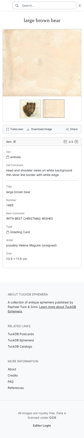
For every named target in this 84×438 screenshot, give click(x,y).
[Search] (17, 5)
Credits (13, 375)
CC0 (52, 417)
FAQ (11, 381)
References (16, 388)
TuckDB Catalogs (20, 346)
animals (15, 157)
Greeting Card (20, 232)
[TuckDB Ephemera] (6, 5)
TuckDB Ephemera (21, 340)
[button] (78, 5)
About (12, 369)
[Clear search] (73, 5)
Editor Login (42, 425)
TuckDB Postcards (21, 334)
